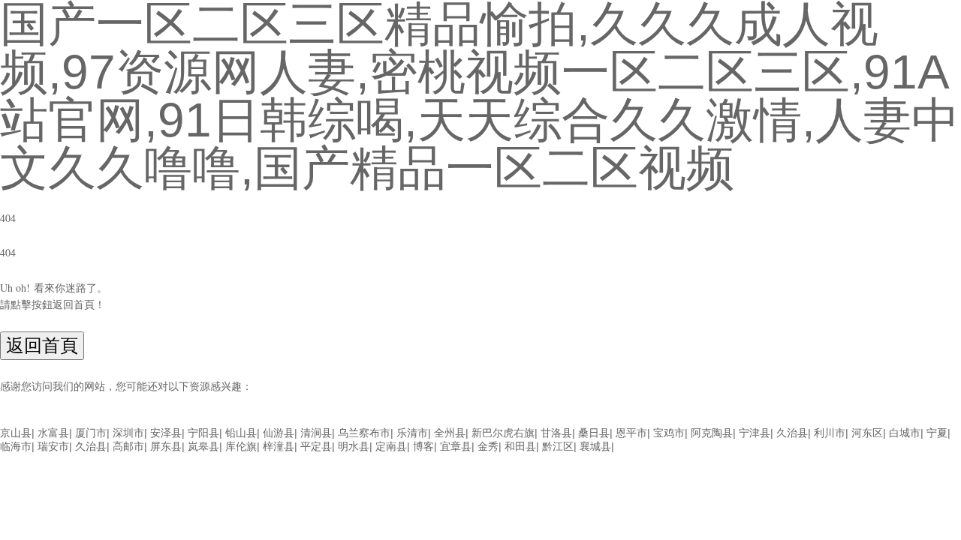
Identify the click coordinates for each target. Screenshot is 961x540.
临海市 (16, 446)
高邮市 (128, 446)
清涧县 (316, 433)
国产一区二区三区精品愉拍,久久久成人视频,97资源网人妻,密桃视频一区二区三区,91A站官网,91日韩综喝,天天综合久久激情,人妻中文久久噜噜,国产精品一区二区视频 (385, 418)
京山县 (16, 433)
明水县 (353, 446)
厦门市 (91, 433)
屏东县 (166, 446)
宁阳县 (203, 433)
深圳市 (128, 433)
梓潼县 (278, 446)
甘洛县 (556, 433)
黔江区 (558, 446)
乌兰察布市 (364, 433)
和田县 (520, 446)
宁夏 (936, 433)
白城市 (904, 433)
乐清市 (412, 433)
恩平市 (631, 433)
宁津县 (754, 433)
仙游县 (278, 433)
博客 (423, 446)
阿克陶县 (712, 433)
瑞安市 (53, 446)
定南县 (391, 446)
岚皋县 (203, 446)
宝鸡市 (669, 433)
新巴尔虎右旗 (503, 433)
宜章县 (455, 446)
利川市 (829, 433)
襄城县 (595, 446)
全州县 (449, 433)
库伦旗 (241, 446)
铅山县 (241, 433)
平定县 (316, 446)
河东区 (867, 433)
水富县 (53, 433)
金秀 (488, 446)
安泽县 (166, 433)
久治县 (792, 433)
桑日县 (594, 433)
